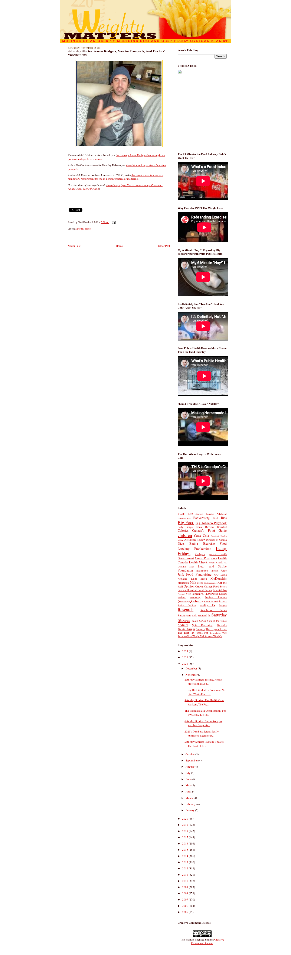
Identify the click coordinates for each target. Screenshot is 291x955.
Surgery (200, 629)
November (192, 674)
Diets (181, 543)
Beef (215, 518)
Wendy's (217, 636)
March (190, 798)
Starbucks (222, 625)
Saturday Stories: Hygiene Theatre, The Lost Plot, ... (204, 744)
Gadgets (200, 554)
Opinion (189, 586)
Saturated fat (204, 615)
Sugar (191, 629)
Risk (194, 615)
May (189, 785)
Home (119, 246)
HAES (214, 558)
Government (186, 558)
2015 (185, 850)
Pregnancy (195, 597)
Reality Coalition (187, 605)
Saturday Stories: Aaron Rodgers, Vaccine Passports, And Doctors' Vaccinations (116, 53)
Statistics (182, 629)
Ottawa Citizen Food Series (211, 586)
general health (218, 554)
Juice (224, 570)
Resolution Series (213, 610)
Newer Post (74, 246)
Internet (214, 570)
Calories (183, 530)
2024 (185, 651)
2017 (185, 837)
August (190, 766)
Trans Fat (202, 633)
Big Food (186, 522)
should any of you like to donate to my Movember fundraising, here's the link (115, 187)
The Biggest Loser (216, 629)
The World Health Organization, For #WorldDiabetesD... (205, 713)
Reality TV (207, 605)
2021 (185, 663)
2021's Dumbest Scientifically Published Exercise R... (201, 734)
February (191, 804)
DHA (180, 539)
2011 (185, 874)
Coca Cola (201, 535)
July (188, 773)
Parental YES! (184, 593)
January (190, 810)
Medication (183, 582)
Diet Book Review (194, 539)
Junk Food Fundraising (195, 574)
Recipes (223, 605)
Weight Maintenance (202, 636)
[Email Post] (113, 222)
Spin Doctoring (202, 625)
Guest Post (202, 558)
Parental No (220, 590)
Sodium (183, 625)
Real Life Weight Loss (215, 601)
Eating (193, 543)
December (192, 668)
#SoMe (181, 514)
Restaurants (184, 615)
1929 (190, 514)
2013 (185, 862)
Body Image (185, 526)
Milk (193, 582)
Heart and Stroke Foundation (202, 568)
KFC (216, 574)
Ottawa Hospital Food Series (195, 590)
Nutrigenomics (211, 582)
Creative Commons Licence (207, 941)
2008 (185, 893)
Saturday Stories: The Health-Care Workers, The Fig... (204, 702)
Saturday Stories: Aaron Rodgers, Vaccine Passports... (203, 723)
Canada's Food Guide (209, 530)
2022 (185, 657)
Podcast (182, 597)
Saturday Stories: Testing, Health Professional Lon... (203, 682)
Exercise (209, 543)
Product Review (216, 597)
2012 (185, 868)
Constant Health (219, 535)
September (192, 760)
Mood (200, 582)
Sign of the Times (217, 620)
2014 (185, 856)
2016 (185, 843)
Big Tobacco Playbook (211, 523)
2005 (185, 912)
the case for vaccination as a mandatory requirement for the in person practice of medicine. (115, 177)
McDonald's (218, 578)
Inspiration (202, 570)
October (190, 754)
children (185, 535)
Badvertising (201, 518)
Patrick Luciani (219, 593)
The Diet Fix (186, 633)
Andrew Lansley (204, 514)
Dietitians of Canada (216, 539)
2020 (185, 818)
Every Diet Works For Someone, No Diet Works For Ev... (204, 692)
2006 (185, 906)
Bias (224, 518)
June (189, 779)
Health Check (198, 562)
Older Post (164, 246)
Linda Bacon (199, 578)
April (189, 791)
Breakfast (222, 526)
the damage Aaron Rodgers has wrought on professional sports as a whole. (116, 157)
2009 (185, 887)
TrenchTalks (215, 632)
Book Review (205, 527)
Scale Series (199, 621)
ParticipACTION (201, 594)
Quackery (183, 601)
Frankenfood (202, 548)
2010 (185, 881)
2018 (185, 831)
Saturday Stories (83, 228)
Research (185, 609)
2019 (185, 825)
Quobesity (196, 601)
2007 (185, 899)
